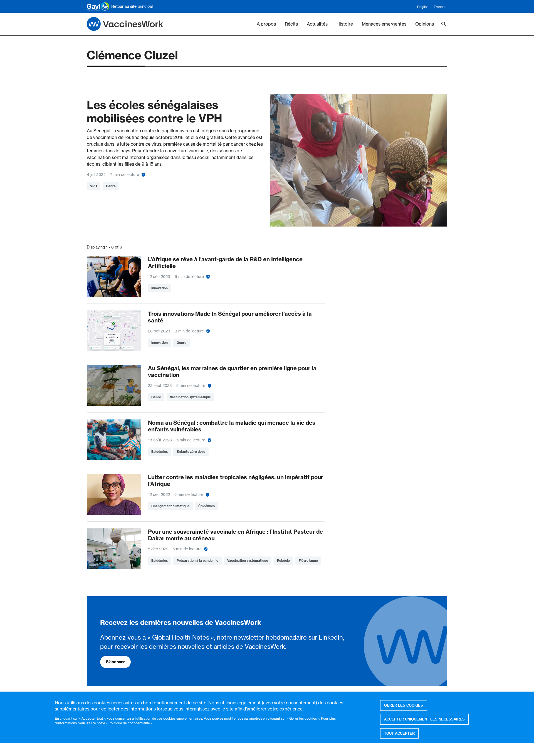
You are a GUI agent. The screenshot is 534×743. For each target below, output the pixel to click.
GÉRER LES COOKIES (403, 705)
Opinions (424, 24)
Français (440, 7)
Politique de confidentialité (129, 723)
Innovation (159, 288)
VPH (93, 186)
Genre (111, 186)
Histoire (345, 24)
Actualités (317, 24)
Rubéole (283, 560)
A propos (266, 24)
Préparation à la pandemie (197, 560)
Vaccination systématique (190, 397)
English (423, 7)
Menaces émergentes (384, 24)
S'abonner (115, 661)
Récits (291, 24)
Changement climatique (170, 506)
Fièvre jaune (308, 560)
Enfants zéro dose (191, 451)
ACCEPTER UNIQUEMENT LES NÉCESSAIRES (424, 719)
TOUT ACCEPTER (399, 733)
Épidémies (159, 451)
